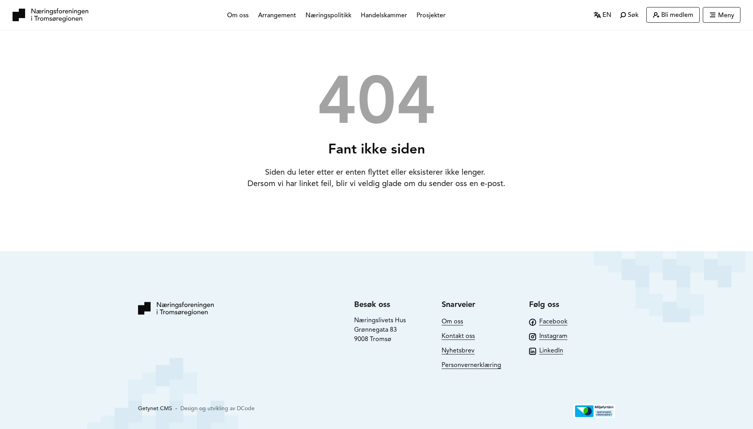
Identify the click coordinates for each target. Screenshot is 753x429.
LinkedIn (551, 350)
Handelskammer (384, 15)
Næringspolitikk (328, 15)
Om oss (238, 15)
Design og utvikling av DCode (217, 408)
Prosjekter (431, 15)
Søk (632, 15)
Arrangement (277, 15)
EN (606, 15)
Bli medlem (677, 15)
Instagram (553, 336)
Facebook (553, 321)
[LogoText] (50, 14)
